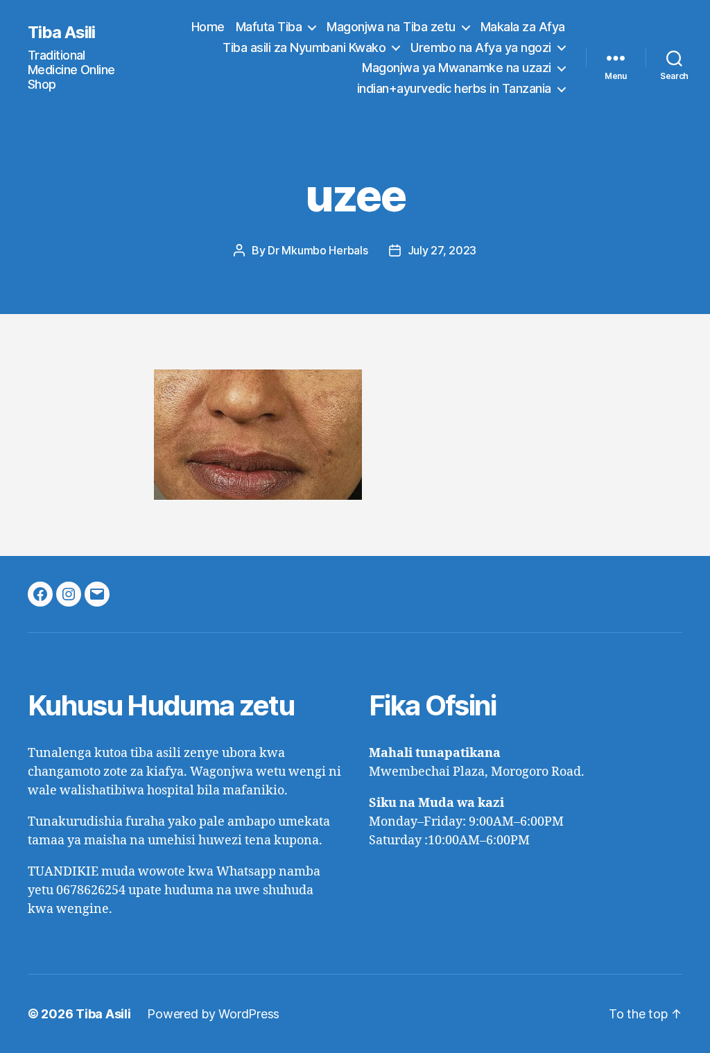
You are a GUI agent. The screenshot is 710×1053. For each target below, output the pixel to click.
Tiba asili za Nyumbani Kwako (304, 47)
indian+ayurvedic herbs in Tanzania (454, 88)
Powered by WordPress (213, 1014)
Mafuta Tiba (269, 26)
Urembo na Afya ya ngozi (480, 47)
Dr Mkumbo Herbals (317, 250)
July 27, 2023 (442, 250)
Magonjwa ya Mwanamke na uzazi (456, 67)
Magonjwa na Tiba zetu (391, 26)
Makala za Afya (522, 26)
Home (208, 26)
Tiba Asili (61, 32)
